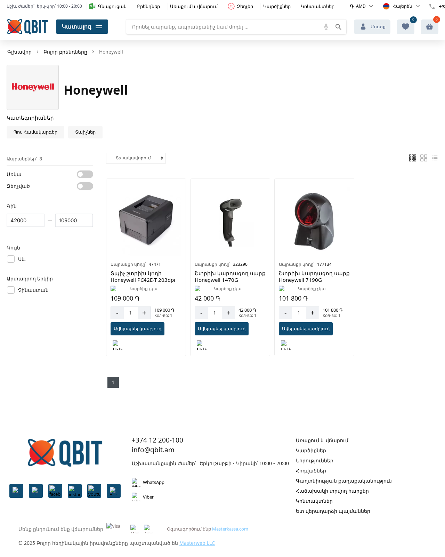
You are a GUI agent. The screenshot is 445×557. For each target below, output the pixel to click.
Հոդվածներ (311, 470)
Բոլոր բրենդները (65, 51)
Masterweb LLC (197, 543)
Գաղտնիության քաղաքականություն (344, 480)
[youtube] (94, 491)
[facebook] (55, 491)
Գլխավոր (19, 51)
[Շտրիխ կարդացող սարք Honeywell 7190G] (314, 221)
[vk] (36, 491)
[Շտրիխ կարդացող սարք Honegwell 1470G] (230, 221)
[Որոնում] (338, 27)
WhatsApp (153, 482)
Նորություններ (314, 460)
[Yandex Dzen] (114, 491)
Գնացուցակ (112, 6)
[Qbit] (27, 26)
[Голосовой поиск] (326, 27)
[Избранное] (405, 26)
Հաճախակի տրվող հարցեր (332, 490)
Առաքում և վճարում (194, 6)
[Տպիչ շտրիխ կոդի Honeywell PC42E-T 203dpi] (146, 221)
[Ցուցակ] (423, 157)
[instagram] (75, 491)
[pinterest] (16, 491)
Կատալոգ (76, 26)
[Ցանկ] (412, 157)
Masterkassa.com (230, 529)
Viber (148, 497)
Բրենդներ (148, 6)
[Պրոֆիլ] (429, 26)
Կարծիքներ (277, 6)
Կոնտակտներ (317, 6)
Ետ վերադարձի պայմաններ (333, 511)
